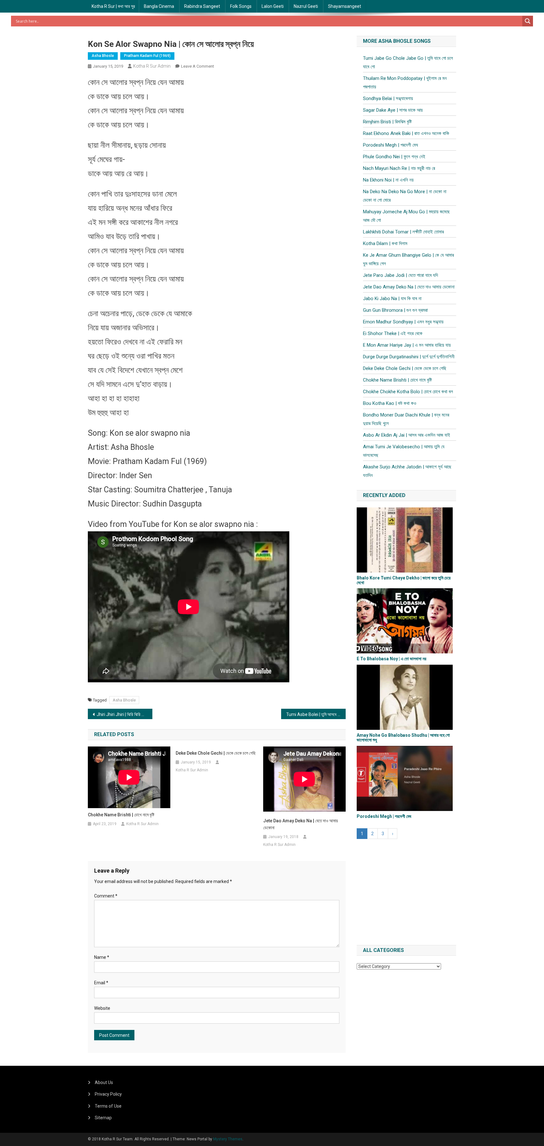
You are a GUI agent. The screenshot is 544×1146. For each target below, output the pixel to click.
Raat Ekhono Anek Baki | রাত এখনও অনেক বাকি (406, 133)
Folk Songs (241, 6)
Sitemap (103, 1117)
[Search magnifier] (527, 21)
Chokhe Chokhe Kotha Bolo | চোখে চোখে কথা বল (408, 391)
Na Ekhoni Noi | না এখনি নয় (388, 180)
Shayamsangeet (344, 6)
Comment (105, 895)
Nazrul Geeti (306, 6)
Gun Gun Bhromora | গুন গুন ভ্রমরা (395, 310)
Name (101, 957)
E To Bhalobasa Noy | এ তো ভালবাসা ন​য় (391, 658)
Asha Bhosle (103, 55)
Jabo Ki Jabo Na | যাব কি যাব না (392, 298)
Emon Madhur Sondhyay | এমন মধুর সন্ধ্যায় (403, 322)
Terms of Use (108, 1106)
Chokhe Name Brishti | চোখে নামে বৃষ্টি (121, 814)
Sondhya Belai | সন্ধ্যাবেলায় (388, 98)
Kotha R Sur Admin (152, 66)
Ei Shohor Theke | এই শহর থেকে (392, 333)
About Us (104, 1082)
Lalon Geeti (273, 6)
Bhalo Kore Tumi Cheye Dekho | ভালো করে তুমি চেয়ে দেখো (403, 580)
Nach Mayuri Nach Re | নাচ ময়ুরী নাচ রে (399, 168)
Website (102, 1008)
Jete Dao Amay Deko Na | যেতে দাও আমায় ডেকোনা (300, 824)
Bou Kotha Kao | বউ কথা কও (389, 403)
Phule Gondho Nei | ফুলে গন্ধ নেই (394, 156)
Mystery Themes (227, 1139)
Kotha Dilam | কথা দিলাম (385, 243)
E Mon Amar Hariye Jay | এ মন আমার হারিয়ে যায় (407, 345)
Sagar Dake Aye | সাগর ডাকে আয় (393, 110)
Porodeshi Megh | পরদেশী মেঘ (390, 145)
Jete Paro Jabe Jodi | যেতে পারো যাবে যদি (400, 275)
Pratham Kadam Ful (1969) (147, 55)
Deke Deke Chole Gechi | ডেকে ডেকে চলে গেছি (216, 753)
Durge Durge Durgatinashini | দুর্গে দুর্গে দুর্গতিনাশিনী (409, 357)
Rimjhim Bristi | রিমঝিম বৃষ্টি (387, 122)
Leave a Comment (197, 66)
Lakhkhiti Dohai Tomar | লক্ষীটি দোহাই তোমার (403, 232)
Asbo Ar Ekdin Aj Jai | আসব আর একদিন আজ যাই (406, 435)
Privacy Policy (108, 1094)
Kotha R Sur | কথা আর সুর (113, 6)
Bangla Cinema (159, 6)
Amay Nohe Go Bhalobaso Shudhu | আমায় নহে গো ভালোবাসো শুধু (403, 737)
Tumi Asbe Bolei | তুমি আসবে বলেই (315, 714)
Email (101, 982)
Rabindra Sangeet (202, 6)
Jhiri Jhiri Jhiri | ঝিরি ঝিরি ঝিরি (122, 714)
